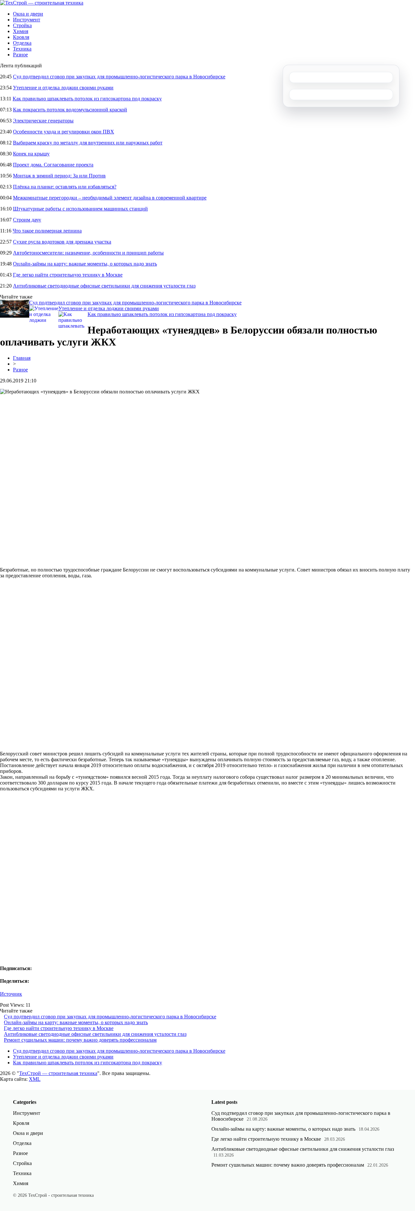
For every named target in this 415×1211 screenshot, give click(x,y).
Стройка (22, 25)
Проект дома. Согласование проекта (53, 164)
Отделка (22, 43)
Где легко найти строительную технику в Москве (68, 274)
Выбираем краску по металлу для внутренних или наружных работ (87, 142)
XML (35, 1079)
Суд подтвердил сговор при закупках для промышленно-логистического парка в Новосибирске (119, 76)
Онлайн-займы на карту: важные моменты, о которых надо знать (85, 263)
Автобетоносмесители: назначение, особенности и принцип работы (88, 252)
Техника (22, 48)
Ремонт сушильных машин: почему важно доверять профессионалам (80, 1040)
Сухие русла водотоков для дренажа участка (62, 241)
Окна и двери (28, 14)
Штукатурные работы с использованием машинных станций (80, 208)
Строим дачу (27, 219)
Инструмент (26, 19)
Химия (20, 31)
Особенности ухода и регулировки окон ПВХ (63, 131)
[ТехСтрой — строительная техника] (41, 3)
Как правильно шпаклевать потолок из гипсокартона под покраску (87, 98)
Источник (11, 994)
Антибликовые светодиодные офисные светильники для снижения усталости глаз (104, 286)
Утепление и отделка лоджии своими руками (63, 87)
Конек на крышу (31, 153)
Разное (20, 54)
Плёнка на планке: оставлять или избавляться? (64, 186)
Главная (21, 358)
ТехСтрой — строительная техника (58, 1073)
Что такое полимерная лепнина (47, 230)
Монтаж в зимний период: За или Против (59, 175)
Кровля (21, 37)
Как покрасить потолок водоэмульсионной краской (70, 109)
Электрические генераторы (43, 120)
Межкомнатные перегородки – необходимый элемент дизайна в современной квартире (110, 197)
